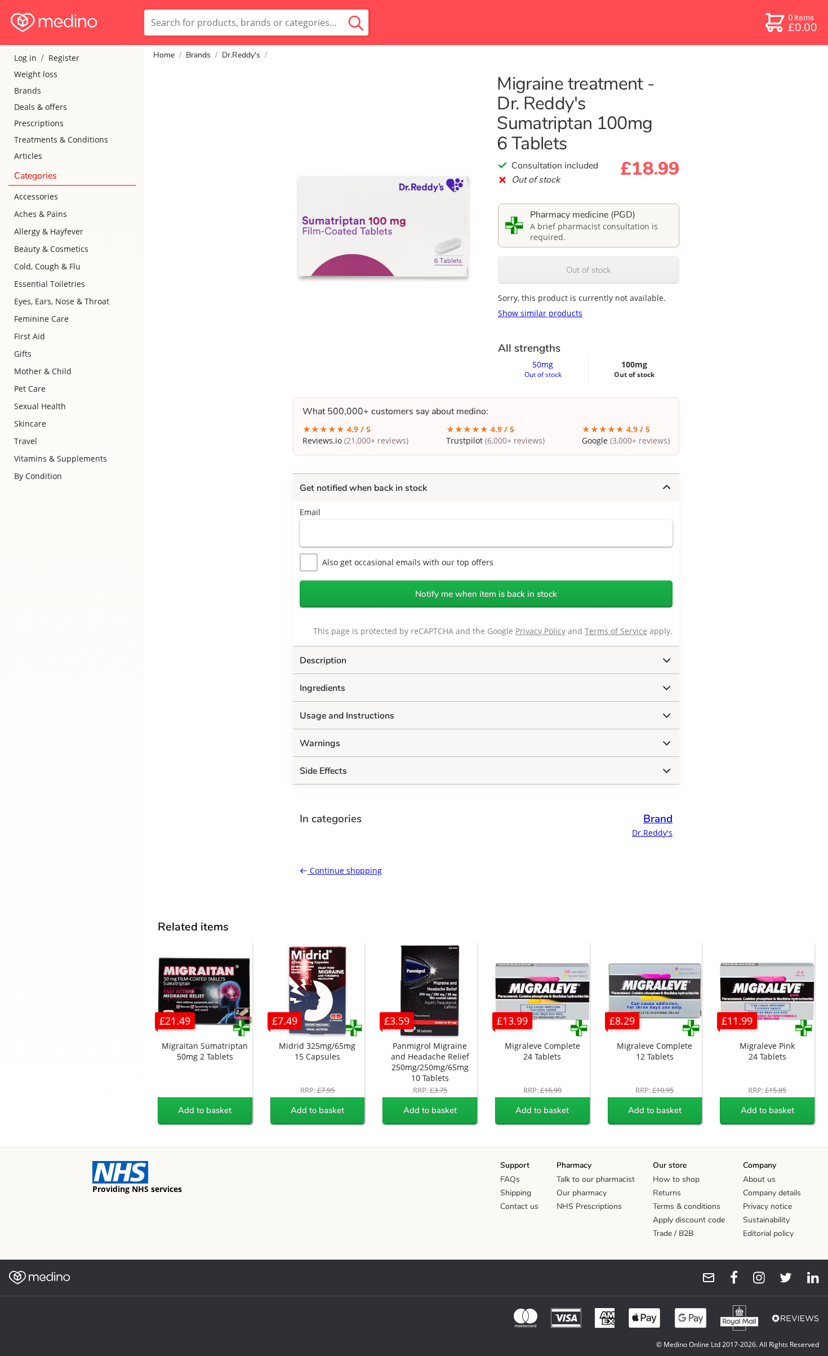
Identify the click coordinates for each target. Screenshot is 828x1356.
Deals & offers (40, 106)
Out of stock (588, 270)
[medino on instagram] (753, 1278)
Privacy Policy (540, 631)
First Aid (29, 336)
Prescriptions (39, 123)
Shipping (515, 1192)
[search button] (356, 22)
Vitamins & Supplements (60, 458)
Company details (772, 1192)
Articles (28, 155)
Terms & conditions (686, 1206)
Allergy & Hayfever (48, 231)
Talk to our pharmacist (596, 1179)
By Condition (38, 476)
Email (310, 512)
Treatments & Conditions (61, 139)
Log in (25, 57)
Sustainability (766, 1220)
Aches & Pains (40, 214)
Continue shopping (345, 870)
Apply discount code (689, 1220)
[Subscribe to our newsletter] (704, 1278)
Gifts (23, 353)
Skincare (30, 423)
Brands (27, 90)
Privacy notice (767, 1206)
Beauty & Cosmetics (51, 248)
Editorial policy (768, 1233)
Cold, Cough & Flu (47, 266)
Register (63, 57)
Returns (667, 1192)
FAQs (510, 1179)
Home (164, 55)
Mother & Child (43, 371)
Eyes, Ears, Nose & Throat (61, 301)
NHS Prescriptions (589, 1206)
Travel (25, 441)
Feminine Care (41, 318)
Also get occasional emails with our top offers (407, 562)
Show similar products (540, 313)
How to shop (676, 1179)
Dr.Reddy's (241, 55)
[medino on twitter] (780, 1278)
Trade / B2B (673, 1233)
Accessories (36, 196)
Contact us (519, 1206)
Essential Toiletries (49, 283)
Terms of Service (616, 631)
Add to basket (205, 1110)
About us (759, 1179)
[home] (71, 22)
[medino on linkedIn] (807, 1278)
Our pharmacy (582, 1192)
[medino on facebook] (726, 1278)
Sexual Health (40, 406)
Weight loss (35, 74)
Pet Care (30, 388)
